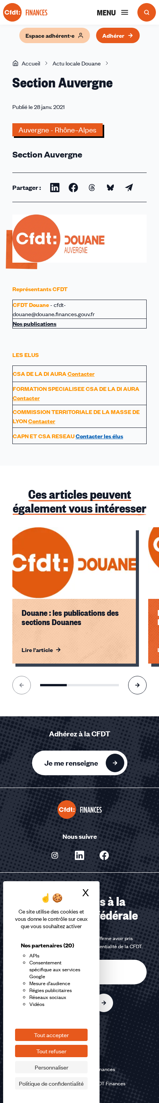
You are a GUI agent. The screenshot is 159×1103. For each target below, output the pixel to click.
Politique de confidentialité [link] (51, 1083)
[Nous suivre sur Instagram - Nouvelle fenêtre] (54, 855)
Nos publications (34, 323)
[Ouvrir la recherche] (146, 12)
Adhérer (113, 35)
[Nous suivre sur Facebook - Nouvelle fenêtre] (104, 855)
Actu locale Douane (76, 63)
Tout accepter (51, 1035)
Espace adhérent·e (49, 35)
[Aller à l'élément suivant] (137, 685)
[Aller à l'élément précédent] (21, 685)
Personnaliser (51, 1067)
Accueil (31, 63)
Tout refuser (51, 1051)
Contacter (81, 373)
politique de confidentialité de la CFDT (101, 946)
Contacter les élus (99, 436)
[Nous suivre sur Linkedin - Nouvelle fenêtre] (79, 855)
